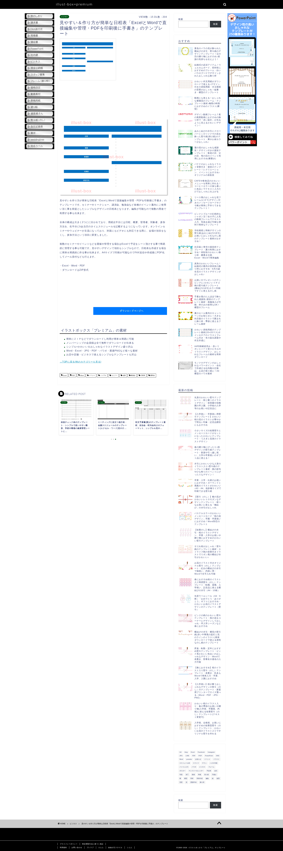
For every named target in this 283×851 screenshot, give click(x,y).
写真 (181, 774)
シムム (129, 847)
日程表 (142, 375)
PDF (73, 375)
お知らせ (198, 759)
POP (200, 755)
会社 (215, 771)
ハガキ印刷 (213, 763)
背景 (181, 782)
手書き (214, 774)
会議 (124, 375)
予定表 (209, 771)
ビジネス (64, 17)
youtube (189, 759)
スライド (196, 763)
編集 (207, 778)
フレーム (211, 767)
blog (186, 752)
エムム (101, 847)
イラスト (216, 759)
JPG (181, 755)
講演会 (152, 375)
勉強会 (132, 375)
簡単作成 (200, 778)
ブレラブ (90, 847)
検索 (180, 19)
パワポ (194, 767)
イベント (92, 375)
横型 (185, 778)
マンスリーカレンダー (196, 771)
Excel (64, 375)
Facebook (201, 752)
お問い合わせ (76, 847)
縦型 (218, 778)
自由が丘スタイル (115, 847)
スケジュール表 (185, 763)
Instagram (211, 752)
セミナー (114, 375)
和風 (199, 774)
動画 (193, 774)
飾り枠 (202, 782)
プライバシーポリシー (69, 844)
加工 (187, 774)
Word (82, 375)
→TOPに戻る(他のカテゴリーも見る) (80, 362)
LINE (187, 755)
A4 (180, 752)
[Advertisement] (142, 59)
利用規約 (63, 847)
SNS (217, 755)
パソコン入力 (184, 767)
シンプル (103, 375)
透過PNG (193, 782)
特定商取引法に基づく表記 (92, 844)
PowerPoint (209, 755)
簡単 (191, 778)
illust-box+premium (74, 4)
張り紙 (206, 774)
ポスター (182, 771)
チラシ (204, 763)
